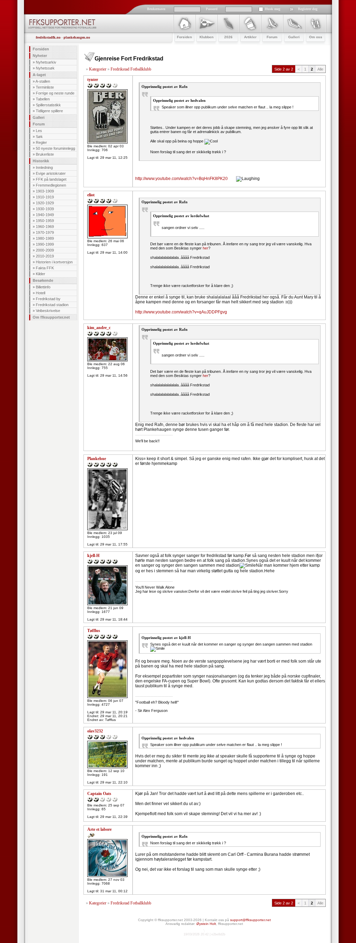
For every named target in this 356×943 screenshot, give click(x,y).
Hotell (40, 293)
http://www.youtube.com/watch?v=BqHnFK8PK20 (181, 178)
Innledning (44, 167)
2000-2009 (45, 250)
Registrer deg (307, 9)
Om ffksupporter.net (51, 317)
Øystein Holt (206, 924)
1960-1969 (45, 226)
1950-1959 (45, 221)
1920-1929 (45, 203)
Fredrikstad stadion (52, 305)
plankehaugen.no (77, 37)
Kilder (40, 274)
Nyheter (40, 56)
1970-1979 (45, 232)
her (205, 248)
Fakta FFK (45, 268)
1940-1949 (45, 215)
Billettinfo (43, 287)
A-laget (39, 75)
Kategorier (97, 69)
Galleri (38, 117)
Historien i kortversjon (54, 262)
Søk (39, 136)
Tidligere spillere (49, 111)
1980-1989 (45, 238)
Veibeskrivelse (48, 311)
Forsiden (41, 49)
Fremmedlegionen (51, 185)
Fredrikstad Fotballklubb (131, 69)
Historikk (41, 161)
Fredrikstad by (48, 299)
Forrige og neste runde (55, 93)
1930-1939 (45, 209)
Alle (320, 69)
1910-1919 (45, 197)
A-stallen (42, 81)
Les (39, 131)
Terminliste (45, 87)
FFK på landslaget (51, 179)
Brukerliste (45, 154)
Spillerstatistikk (48, 105)
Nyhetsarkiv (46, 62)
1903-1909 (45, 191)
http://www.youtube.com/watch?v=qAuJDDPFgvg (181, 312)
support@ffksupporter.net (250, 920)
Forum (39, 124)
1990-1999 (45, 244)
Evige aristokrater (51, 173)
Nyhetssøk (45, 68)
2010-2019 (45, 256)
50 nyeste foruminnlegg (55, 148)
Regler (41, 142)
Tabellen (43, 99)
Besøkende (43, 280)
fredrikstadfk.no (48, 37)
